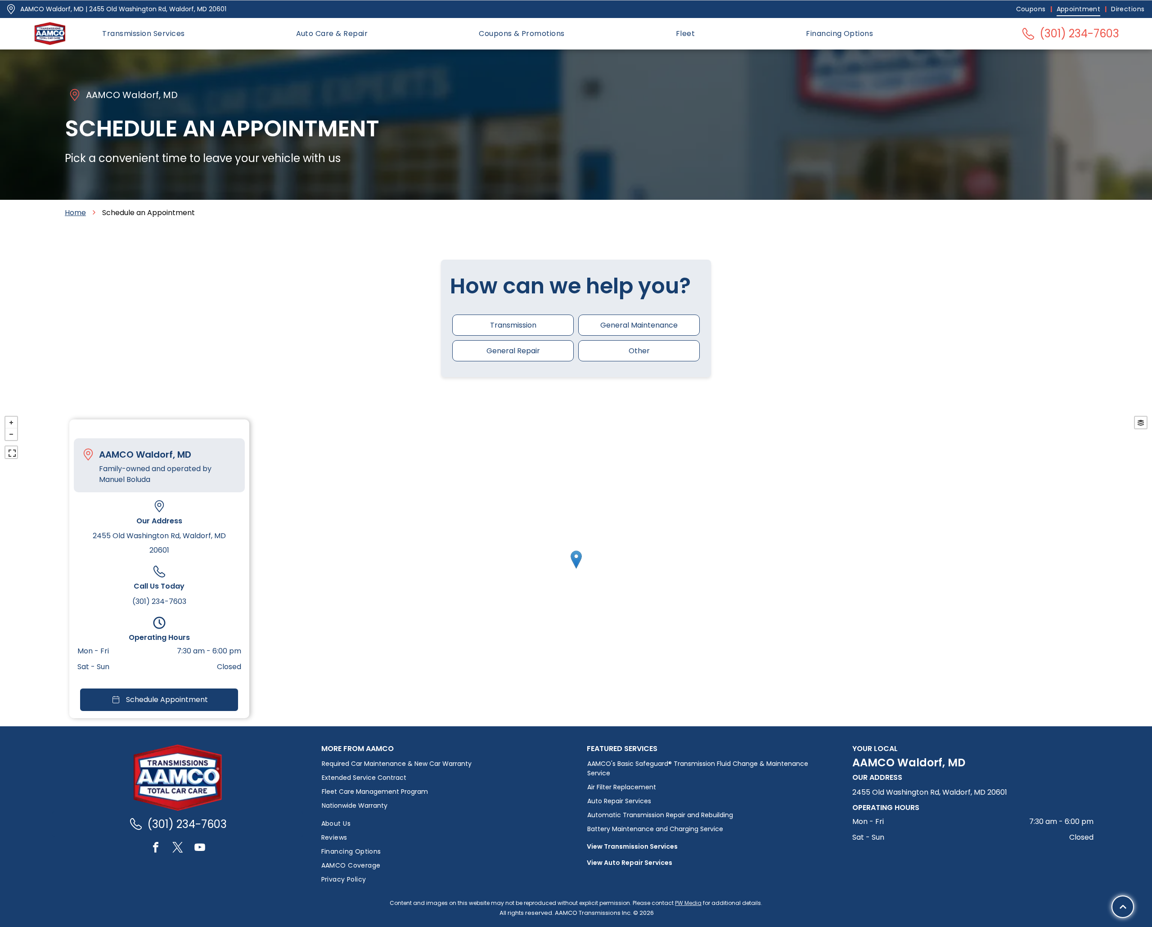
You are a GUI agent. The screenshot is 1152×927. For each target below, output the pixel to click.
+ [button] (11, 422)
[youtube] (200, 848)
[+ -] (576, 568)
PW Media (688, 903)
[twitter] (178, 848)
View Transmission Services (632, 846)
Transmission (513, 325)
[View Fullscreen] (11, 452)
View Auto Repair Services (629, 862)
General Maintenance (639, 325)
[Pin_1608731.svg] (11, 9)
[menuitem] (1032, 9)
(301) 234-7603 (159, 601)
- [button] (11, 434)
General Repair (513, 351)
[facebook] (156, 848)
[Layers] (1141, 422)
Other (639, 351)
